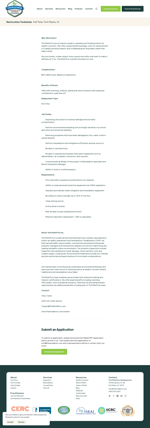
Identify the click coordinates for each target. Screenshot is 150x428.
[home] (19, 9)
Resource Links (81, 396)
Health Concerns (82, 380)
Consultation (48, 385)
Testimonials (80, 393)
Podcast (78, 9)
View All (46, 388)
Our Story (14, 380)
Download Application (54, 352)
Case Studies (15, 385)
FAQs (78, 398)
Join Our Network (17, 396)
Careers (13, 388)
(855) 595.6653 (114, 391)
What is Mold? (81, 383)
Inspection (47, 380)
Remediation (48, 383)
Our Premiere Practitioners (20, 398)
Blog (70, 9)
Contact (89, 9)
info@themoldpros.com (118, 389)
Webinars (79, 391)
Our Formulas (15, 383)
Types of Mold (81, 385)
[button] (39, 8)
